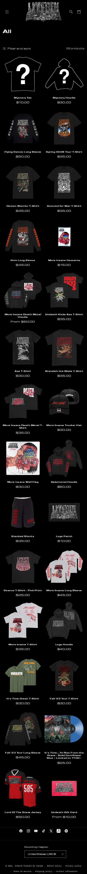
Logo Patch (64, 536)
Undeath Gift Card (64, 812)
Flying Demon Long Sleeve (22, 152)
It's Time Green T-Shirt (22, 698)
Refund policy (54, 865)
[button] (7, 12)
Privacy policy (73, 865)
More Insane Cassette (64, 260)
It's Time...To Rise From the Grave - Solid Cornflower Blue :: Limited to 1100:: (64, 755)
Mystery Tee (23, 97)
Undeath (19, 865)
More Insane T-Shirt (22, 644)
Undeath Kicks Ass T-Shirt (64, 314)
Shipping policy (43, 871)
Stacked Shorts (22, 536)
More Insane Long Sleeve (64, 590)
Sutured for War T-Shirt (64, 206)
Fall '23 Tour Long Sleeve (23, 752)
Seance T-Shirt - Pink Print (23, 590)
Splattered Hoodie (64, 482)
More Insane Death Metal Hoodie (23, 315)
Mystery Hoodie (64, 97)
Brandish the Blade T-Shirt (64, 371)
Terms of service (22, 871)
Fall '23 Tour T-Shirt (64, 698)
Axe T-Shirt (23, 371)
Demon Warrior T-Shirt (22, 206)
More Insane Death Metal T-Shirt (23, 426)
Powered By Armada (33, 865)
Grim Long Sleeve (23, 260)
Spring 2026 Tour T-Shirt (64, 152)
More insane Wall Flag (23, 482)
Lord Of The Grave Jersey (23, 812)
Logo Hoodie (64, 644)
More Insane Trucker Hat (64, 425)
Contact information (66, 871)
